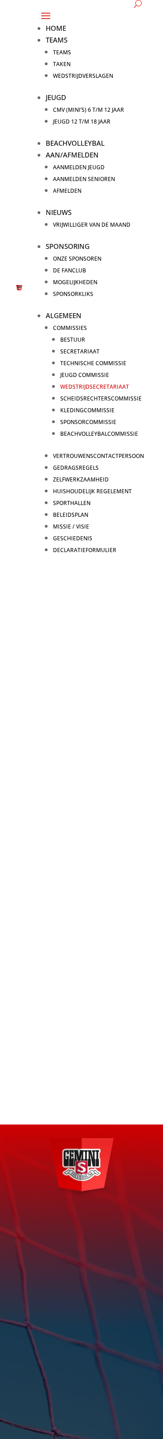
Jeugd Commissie (84, 375)
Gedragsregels (76, 468)
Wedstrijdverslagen (83, 76)
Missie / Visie (71, 526)
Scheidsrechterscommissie (101, 398)
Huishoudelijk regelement (92, 491)
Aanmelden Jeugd (79, 167)
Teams (56, 39)
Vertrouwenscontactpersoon (98, 456)
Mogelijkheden (75, 282)
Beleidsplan (70, 515)
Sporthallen (72, 503)
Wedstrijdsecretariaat (94, 387)
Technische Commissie (93, 363)
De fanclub (69, 270)
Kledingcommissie (87, 410)
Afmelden (67, 191)
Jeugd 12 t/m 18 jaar (81, 121)
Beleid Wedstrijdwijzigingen (71, 949)
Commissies (70, 328)
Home (56, 28)
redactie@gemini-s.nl (78, 1356)
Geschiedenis (72, 538)
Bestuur (72, 339)
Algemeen (64, 315)
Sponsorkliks (73, 294)
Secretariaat (80, 351)
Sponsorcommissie (88, 422)
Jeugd (56, 97)
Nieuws (59, 212)
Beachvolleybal (75, 143)
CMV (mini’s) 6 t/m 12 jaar (88, 110)
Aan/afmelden (72, 154)
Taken (62, 64)
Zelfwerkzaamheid (81, 479)
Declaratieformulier (84, 550)
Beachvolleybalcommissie (99, 434)
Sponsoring (68, 246)
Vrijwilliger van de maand (91, 225)
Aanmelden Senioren (84, 179)
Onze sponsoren (77, 258)
